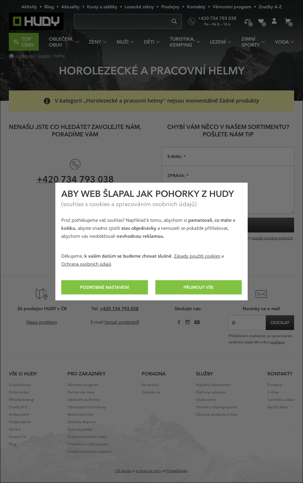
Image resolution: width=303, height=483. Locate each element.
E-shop (273, 392)
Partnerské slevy (81, 392)
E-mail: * (176, 156)
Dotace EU (17, 436)
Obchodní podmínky (83, 399)
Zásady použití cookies (197, 256)
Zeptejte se (151, 392)
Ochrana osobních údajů (86, 264)
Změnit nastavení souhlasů (89, 451)
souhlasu (277, 342)
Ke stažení (150, 385)
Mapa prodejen (41, 322)
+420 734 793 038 (75, 179)
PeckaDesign (177, 471)
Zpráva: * (177, 175)
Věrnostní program (232, 6)
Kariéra (15, 429)
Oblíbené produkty (260, 21)
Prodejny (170, 6)
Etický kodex (19, 392)
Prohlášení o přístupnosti (87, 444)
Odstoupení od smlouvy (86, 407)
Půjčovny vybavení (211, 392)
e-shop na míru (148, 471)
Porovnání (247, 21)
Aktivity (29, 6)
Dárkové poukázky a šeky (216, 414)
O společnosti (20, 385)
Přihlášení (274, 21)
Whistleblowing (21, 399)
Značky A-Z (270, 6)
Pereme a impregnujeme (216, 407)
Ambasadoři (19, 414)
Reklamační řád (80, 414)
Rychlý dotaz (277, 407)
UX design (123, 471)
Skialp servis (206, 399)
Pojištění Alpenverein (213, 385)
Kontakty (196, 6)
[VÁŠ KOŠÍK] (287, 21)
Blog (49, 6)
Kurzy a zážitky (102, 6)
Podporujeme (20, 422)
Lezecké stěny (139, 6)
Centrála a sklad (280, 399)
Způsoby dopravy (81, 422)
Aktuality (70, 6)
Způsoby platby (79, 429)
